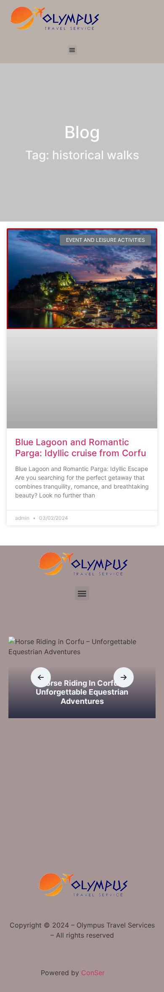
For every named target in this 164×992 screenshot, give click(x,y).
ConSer (93, 972)
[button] (72, 50)
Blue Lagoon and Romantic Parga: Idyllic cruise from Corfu (80, 447)
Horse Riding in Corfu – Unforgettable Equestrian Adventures (82, 692)
